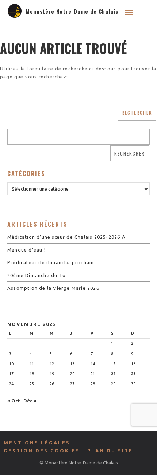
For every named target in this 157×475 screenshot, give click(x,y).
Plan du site (110, 450)
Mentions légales (37, 442)
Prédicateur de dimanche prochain (50, 262)
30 (133, 384)
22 (113, 373)
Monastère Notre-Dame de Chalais (72, 11)
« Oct (13, 400)
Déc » (30, 400)
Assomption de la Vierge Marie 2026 (53, 288)
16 (133, 364)
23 (133, 373)
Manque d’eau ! (26, 249)
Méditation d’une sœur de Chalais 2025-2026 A (66, 237)
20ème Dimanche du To (36, 275)
